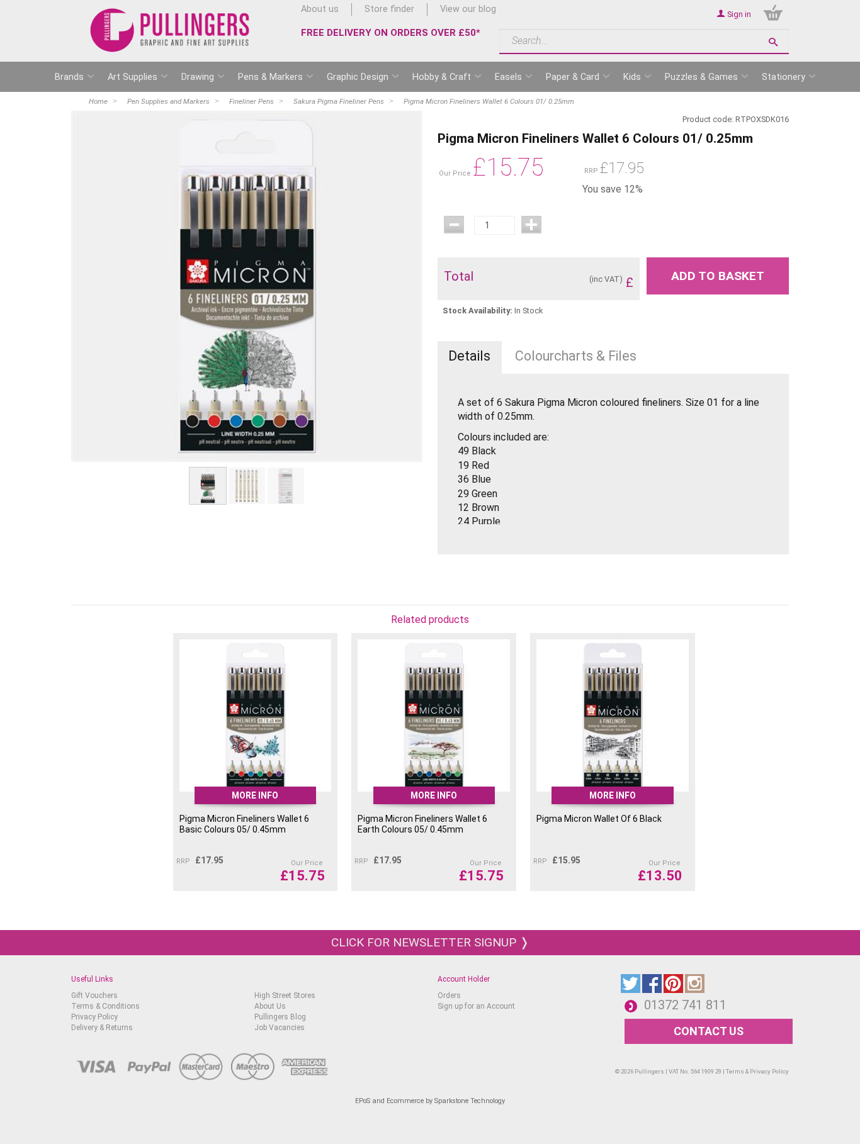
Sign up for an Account (476, 1006)
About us (320, 9)
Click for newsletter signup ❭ (430, 942)
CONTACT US (709, 1031)
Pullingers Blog (280, 1016)
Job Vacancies (279, 1027)
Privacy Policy (94, 1016)
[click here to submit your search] (773, 42)
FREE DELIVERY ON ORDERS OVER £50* (390, 32)
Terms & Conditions (105, 1006)
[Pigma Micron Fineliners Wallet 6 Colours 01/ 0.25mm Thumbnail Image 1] (247, 485)
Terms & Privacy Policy (757, 1071)
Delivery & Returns (102, 1027)
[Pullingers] (170, 30)
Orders (449, 995)
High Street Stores (284, 995)
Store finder (389, 9)
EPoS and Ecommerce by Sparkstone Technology (430, 1101)
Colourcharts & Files (576, 356)
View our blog (468, 9)
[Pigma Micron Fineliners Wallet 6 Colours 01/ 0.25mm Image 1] (246, 286)
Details (469, 356)
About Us (270, 1006)
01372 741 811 (685, 1004)
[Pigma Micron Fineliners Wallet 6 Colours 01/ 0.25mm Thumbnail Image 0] (208, 485)
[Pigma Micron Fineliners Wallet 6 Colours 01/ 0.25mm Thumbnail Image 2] (286, 485)
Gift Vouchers (94, 995)
